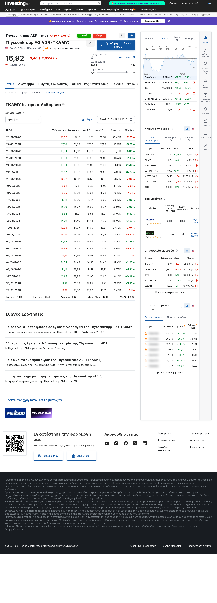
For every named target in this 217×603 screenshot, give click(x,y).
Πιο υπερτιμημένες (177, 317)
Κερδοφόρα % (171, 139)
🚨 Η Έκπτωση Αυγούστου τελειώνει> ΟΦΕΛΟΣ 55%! (137, 3)
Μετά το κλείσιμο (71, 15)
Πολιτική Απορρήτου (171, 546)
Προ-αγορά (56, 15)
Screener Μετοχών (29, 15)
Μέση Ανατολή (154, 15)
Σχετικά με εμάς (200, 433)
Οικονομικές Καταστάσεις (90, 84)
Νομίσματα (150, 38)
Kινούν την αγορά (157, 128)
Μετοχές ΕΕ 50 (152, 99)
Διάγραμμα (26, 84)
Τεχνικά (117, 84)
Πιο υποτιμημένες (154, 317)
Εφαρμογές (164, 433)
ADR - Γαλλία (118, 15)
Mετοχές (12, 15)
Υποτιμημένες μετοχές (200, 15)
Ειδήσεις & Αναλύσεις (53, 84)
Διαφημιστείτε (198, 440)
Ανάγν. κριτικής (194, 221)
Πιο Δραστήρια (152, 139)
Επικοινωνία (197, 447)
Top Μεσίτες (153, 198)
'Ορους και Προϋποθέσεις (143, 546)
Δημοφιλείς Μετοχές (159, 250)
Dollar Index (151, 104)
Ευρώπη (141, 15)
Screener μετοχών (110, 9)
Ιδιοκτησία (37, 92)
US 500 (148, 93)
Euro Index (150, 109)
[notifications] (203, 3)
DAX (147, 88)
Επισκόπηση (11, 92)
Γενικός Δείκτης (153, 77)
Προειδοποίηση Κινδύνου (199, 546)
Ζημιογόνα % (188, 139)
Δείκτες (165, 38)
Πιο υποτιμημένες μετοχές (157, 307)
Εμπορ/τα (177, 38)
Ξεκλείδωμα (125, 57)
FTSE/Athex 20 (152, 82)
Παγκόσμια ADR (101, 15)
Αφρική (184, 15)
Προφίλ (24, 92)
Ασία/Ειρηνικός (171, 15)
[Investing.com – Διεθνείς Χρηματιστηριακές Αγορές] (18, 3)
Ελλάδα (44, 15)
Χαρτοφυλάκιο (167, 440)
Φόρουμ (132, 84)
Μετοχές (190, 38)
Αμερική (131, 15)
